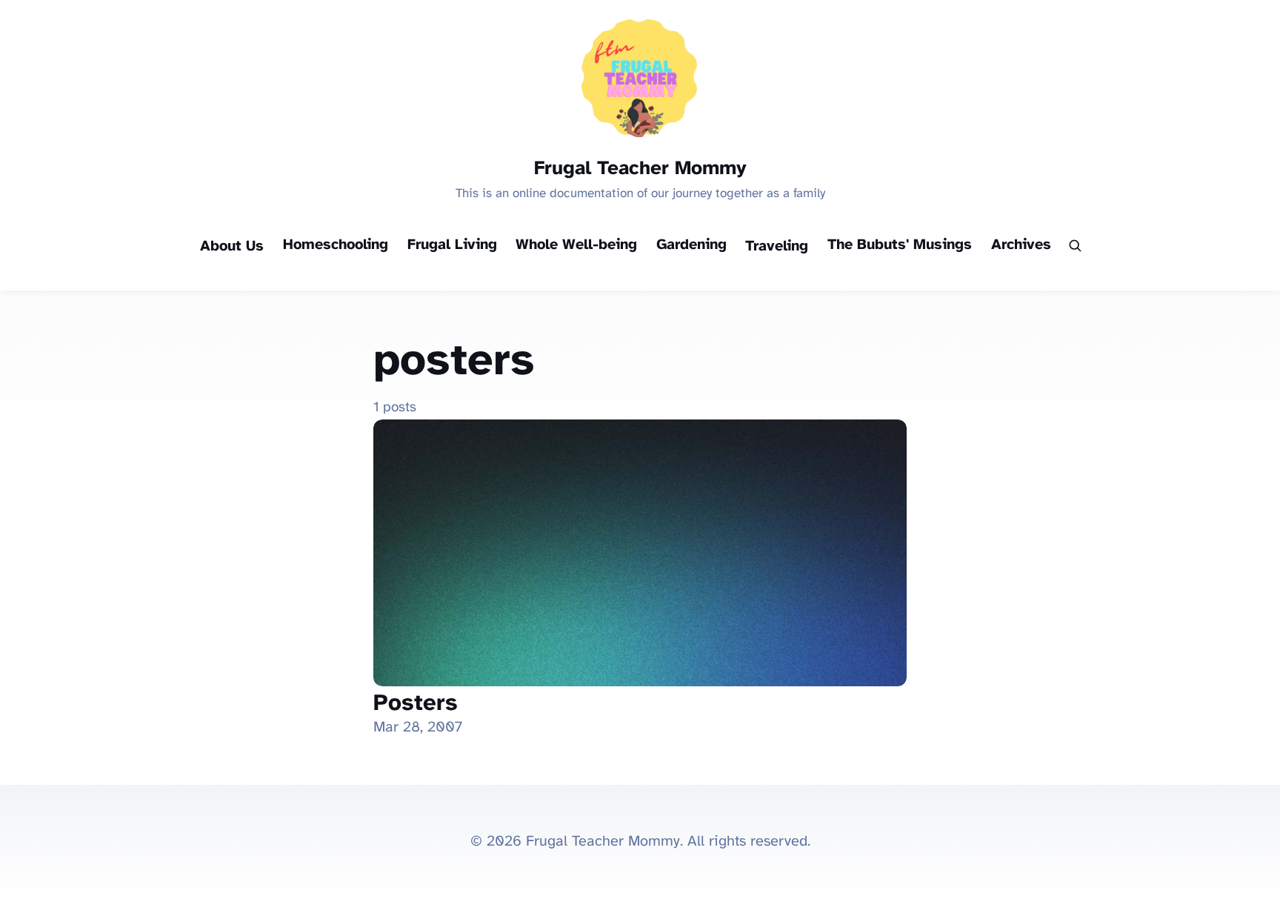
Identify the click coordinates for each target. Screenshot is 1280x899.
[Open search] (1074, 247)
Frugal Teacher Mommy (640, 169)
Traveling (776, 246)
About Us (232, 246)
